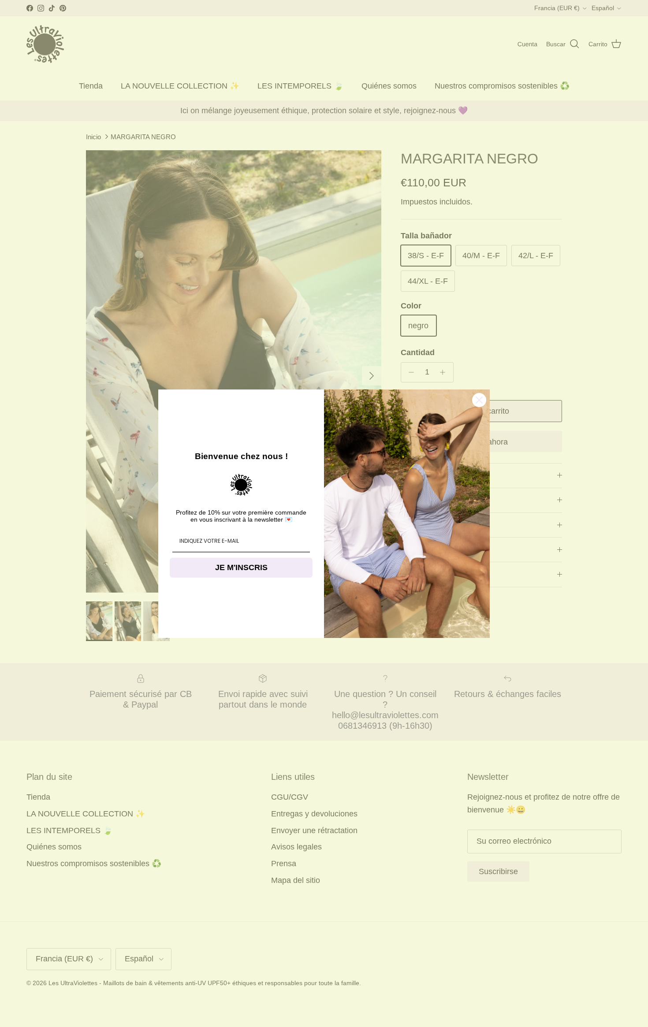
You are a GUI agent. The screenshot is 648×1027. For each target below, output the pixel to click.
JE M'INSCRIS (241, 567)
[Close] (479, 400)
